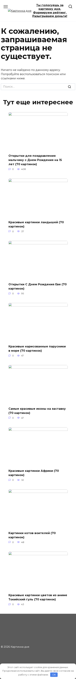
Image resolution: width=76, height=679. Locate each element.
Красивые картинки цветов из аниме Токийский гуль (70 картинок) (37, 597)
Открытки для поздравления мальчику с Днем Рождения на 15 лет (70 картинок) (35, 160)
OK (54, 674)
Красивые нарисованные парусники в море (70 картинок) (37, 348)
